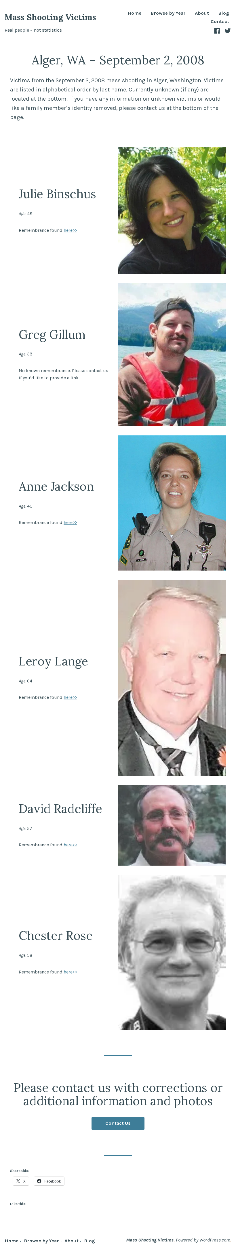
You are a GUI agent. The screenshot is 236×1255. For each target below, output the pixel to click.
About (202, 13)
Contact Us (118, 1123)
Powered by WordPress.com (203, 1240)
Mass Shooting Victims (50, 17)
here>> (70, 230)
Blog (223, 13)
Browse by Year (168, 13)
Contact (220, 22)
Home (134, 13)
